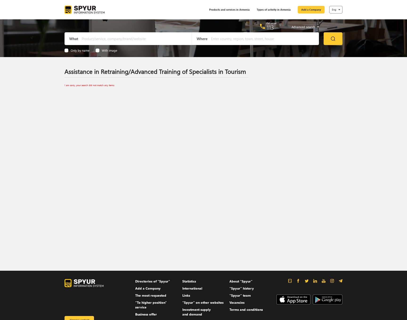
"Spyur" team (240, 295)
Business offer (146, 314)
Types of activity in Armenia (274, 9)
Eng (334, 9)
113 (270, 27)
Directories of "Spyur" (152, 281)
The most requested (150, 295)
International (192, 288)
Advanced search (303, 27)
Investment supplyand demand (196, 311)
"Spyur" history (241, 288)
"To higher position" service (151, 304)
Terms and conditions (246, 309)
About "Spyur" (240, 281)
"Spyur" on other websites (203, 302)
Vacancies (236, 302)
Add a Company (311, 9)
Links (186, 295)
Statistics (189, 281)
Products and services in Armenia (229, 9)
